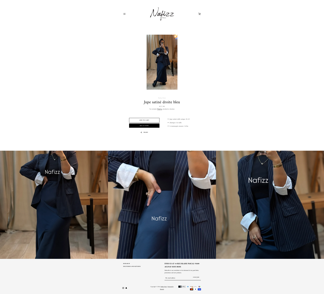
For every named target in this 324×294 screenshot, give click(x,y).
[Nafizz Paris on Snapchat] (126, 287)
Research (126, 264)
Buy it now (144, 126)
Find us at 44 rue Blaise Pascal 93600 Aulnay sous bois (182, 265)
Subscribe (196, 277)
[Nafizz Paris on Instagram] (123, 287)
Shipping (159, 109)
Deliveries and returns (132, 266)
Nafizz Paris (164, 287)
